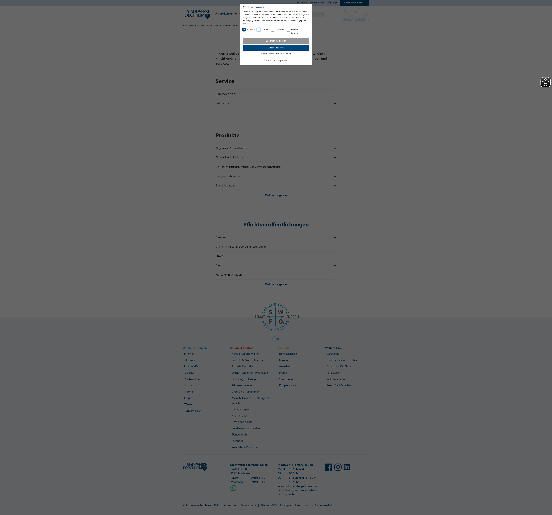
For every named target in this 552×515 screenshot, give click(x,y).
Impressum (283, 60)
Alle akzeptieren (276, 48)
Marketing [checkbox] (280, 30)
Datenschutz (270, 60)
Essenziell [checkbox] (251, 30)
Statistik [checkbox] (265, 30)
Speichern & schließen (276, 41)
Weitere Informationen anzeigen (276, 54)
